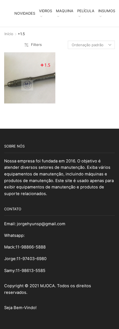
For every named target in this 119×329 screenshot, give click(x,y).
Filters (36, 44)
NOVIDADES (24, 13)
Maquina (64, 11)
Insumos (106, 11)
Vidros (45, 11)
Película (85, 11)
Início (8, 34)
